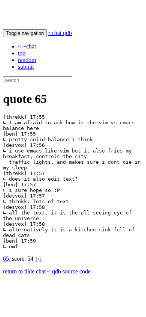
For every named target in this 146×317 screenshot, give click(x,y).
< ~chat (27, 46)
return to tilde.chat (24, 271)
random (27, 60)
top (21, 53)
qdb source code (71, 271)
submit (26, 66)
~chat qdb (60, 33)
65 (6, 258)
